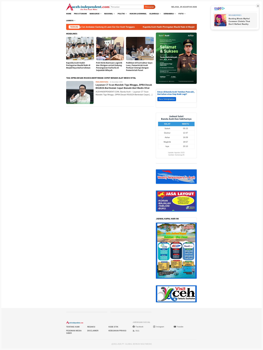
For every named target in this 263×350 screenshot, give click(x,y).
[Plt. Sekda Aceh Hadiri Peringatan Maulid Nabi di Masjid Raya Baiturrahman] (140, 48)
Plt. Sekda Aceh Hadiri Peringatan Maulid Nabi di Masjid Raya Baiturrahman (138, 65)
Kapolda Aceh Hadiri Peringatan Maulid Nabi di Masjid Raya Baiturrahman (140, 27)
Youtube (180, 276)
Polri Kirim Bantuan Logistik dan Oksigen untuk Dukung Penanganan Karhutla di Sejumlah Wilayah (79, 66)
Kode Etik (113, 276)
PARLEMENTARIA (102, 82)
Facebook (139, 276)
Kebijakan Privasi (117, 280)
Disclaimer (92, 280)
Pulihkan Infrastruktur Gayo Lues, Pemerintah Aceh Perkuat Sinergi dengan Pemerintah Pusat (109, 66)
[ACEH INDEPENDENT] (87, 6)
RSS (137, 280)
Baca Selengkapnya (167, 48)
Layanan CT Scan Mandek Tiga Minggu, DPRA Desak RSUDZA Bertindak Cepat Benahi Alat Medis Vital (124, 86)
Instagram (160, 276)
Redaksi (91, 276)
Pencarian (149, 7)
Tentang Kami (73, 276)
